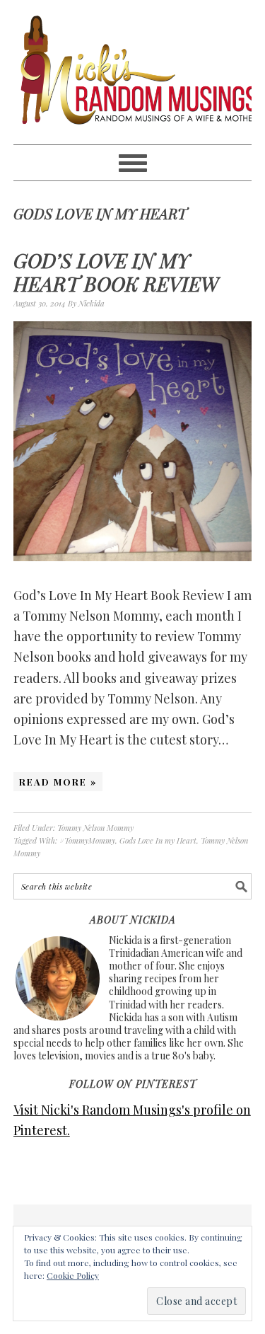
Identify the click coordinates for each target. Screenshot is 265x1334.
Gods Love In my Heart (157, 840)
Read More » (58, 782)
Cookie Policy (73, 1275)
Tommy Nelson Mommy (95, 827)
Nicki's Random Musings (132, 72)
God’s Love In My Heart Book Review (115, 272)
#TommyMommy (87, 840)
